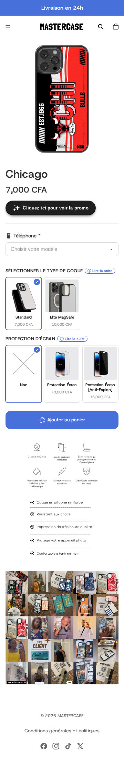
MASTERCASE (70, 716)
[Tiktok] (68, 746)
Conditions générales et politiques (62, 730)
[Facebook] (44, 746)
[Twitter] (80, 746)
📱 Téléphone (23, 235)
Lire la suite (102, 271)
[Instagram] (56, 746)
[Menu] (8, 27)
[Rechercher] (100, 26)
